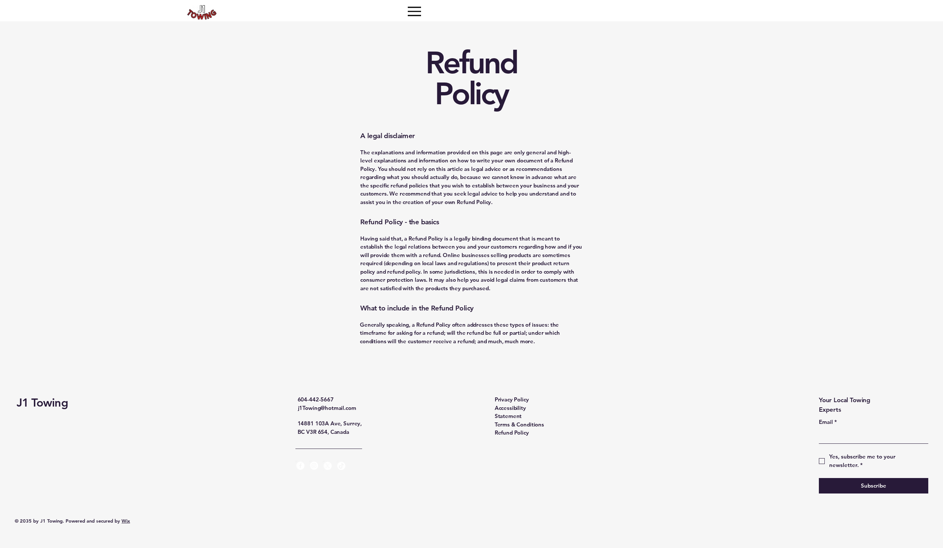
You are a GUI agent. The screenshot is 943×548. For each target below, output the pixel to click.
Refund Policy (512, 432)
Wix (126, 521)
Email (828, 421)
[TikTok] (341, 466)
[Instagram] (314, 466)
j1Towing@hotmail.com (327, 407)
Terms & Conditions (519, 424)
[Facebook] (300, 466)
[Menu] (414, 11)
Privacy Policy (512, 399)
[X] (328, 466)
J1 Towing (42, 403)
